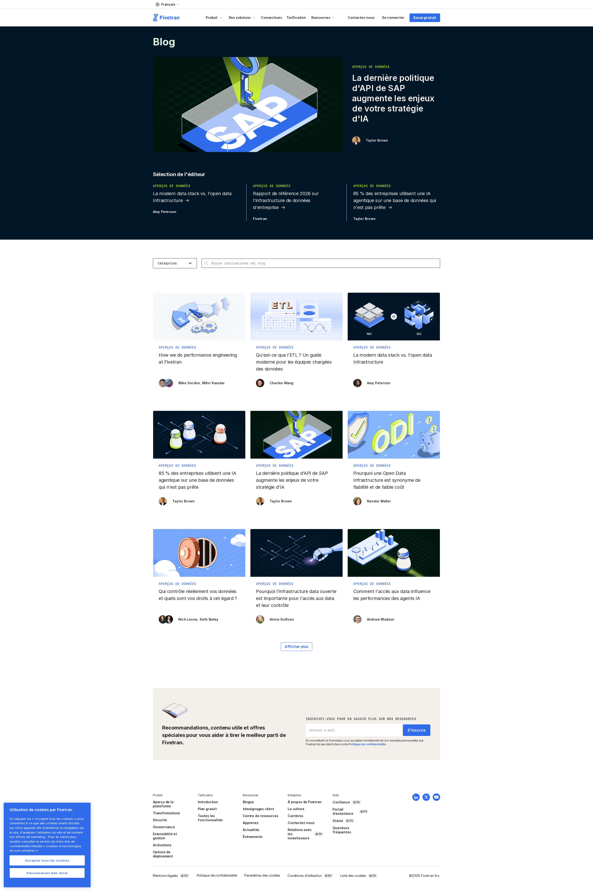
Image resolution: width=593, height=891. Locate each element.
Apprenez (250, 823)
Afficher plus (297, 646)
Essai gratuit (424, 17)
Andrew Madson (380, 619)
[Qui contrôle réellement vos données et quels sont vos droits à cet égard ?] (199, 578)
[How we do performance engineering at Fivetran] (199, 342)
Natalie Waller (379, 501)
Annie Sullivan (282, 619)
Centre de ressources (260, 816)
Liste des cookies (353, 876)
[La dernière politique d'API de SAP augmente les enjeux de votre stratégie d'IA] (296, 460)
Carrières (295, 816)
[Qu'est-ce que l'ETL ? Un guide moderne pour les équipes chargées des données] (296, 342)
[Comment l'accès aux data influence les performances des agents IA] (393, 578)
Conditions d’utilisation (304, 876)
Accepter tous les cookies (47, 860)
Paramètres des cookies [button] (262, 875)
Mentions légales (165, 876)
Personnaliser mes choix (47, 873)
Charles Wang (281, 383)
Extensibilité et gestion (165, 836)
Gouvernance (164, 827)
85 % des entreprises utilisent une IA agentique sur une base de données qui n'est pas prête (394, 200)
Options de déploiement (163, 854)
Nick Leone (187, 619)
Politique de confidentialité (367, 744)
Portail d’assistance (343, 811)
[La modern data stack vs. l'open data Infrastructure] (393, 342)
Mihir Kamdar (213, 383)
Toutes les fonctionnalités (210, 818)
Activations (162, 845)
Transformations (166, 813)
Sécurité (160, 820)
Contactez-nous (361, 17)
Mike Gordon (189, 383)
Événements (252, 837)
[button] (167, 4)
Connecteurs (271, 17)
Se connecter (393, 17)
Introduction (208, 802)
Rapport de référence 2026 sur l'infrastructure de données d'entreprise (286, 200)
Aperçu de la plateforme (163, 804)
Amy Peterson (164, 212)
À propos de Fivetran (304, 802)
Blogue (248, 802)
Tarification (296, 17)
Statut (338, 821)
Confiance (341, 802)
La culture (296, 809)
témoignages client (258, 809)
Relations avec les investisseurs (300, 834)
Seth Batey (209, 619)
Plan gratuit (207, 809)
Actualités (251, 830)
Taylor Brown (377, 140)
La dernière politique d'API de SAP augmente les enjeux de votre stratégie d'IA (393, 98)
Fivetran (260, 219)
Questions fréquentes (342, 830)
